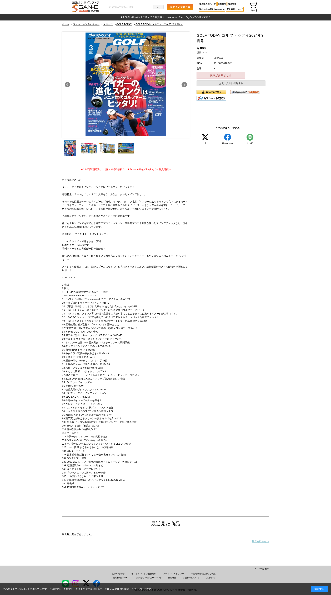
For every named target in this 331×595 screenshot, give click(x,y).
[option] (165, 17)
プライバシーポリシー (173, 573)
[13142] (70, 148)
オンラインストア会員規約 (143, 573)
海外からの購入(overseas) (211, 9)
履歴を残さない (260, 541)
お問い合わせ (118, 573)
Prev (67, 84)
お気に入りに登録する (231, 83)
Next (184, 84)
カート (254, 10)
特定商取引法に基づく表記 (203, 573)
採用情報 (232, 4)
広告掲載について (235, 9)
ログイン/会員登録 (180, 7)
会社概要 (222, 4)
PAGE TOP (264, 569)
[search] (158, 7)
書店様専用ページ (207, 4)
